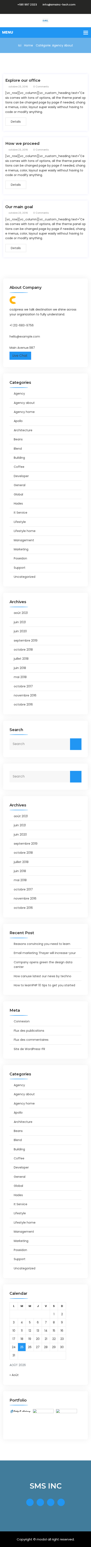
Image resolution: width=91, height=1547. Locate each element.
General (19, 485)
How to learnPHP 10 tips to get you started (44, 985)
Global (18, 494)
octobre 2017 (23, 686)
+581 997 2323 (27, 5)
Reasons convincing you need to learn (42, 944)
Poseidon (20, 558)
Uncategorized (24, 577)
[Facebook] (40, 9)
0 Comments (41, 86)
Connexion (22, 1021)
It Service (20, 512)
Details (16, 121)
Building (19, 458)
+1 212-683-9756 (22, 325)
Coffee (19, 467)
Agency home (24, 412)
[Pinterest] (55, 9)
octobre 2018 (23, 649)
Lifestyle (20, 522)
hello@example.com (25, 336)
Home (28, 45)
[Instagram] (50, 9)
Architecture (23, 430)
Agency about (24, 403)
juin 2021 (20, 622)
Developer (21, 476)
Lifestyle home (25, 531)
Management (24, 540)
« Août (14, 1375)
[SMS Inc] (45, 20)
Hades (18, 503)
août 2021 (21, 613)
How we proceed (22, 143)
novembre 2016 (25, 695)
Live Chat (20, 355)
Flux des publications (29, 1031)
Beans (18, 439)
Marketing (21, 549)
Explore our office (22, 80)
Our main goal (19, 207)
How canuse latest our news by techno (42, 976)
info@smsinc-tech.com (59, 5)
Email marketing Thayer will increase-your (45, 953)
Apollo (18, 421)
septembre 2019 (25, 640)
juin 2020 (20, 631)
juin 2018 (20, 668)
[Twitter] (45, 9)
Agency (19, 393)
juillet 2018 (21, 659)
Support (19, 568)
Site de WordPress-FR (29, 1049)
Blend (18, 448)
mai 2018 (20, 677)
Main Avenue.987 (22, 348)
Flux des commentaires (31, 1040)
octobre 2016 (23, 704)
